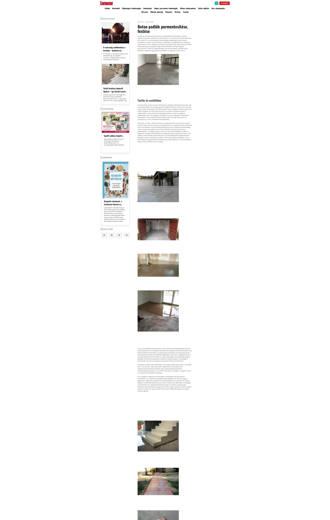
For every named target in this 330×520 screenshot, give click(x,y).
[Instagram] (127, 235)
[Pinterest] (119, 235)
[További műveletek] (191, 22)
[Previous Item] (105, 122)
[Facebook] (104, 235)
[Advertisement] (165, 157)
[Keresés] (216, 3)
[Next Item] (126, 180)
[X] (112, 235)
